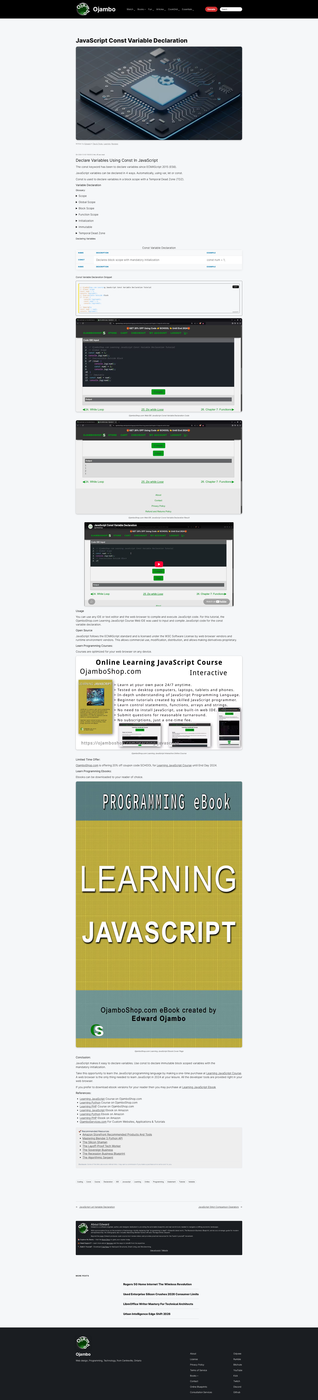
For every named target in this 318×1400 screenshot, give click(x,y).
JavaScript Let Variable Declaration (97, 1207)
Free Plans (105, 1247)
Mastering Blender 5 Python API (102, 1138)
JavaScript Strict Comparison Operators (218, 1207)
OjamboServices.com (93, 1121)
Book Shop (106, 1240)
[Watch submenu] (134, 10)
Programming (158, 1182)
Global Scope (87, 202)
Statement (171, 1182)
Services (110, 1243)
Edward (87, 144)
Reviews (114, 144)
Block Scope (86, 208)
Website (165, 1250)
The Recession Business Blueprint (103, 1153)
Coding (80, 1182)
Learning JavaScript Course (174, 765)
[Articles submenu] (165, 10)
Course (97, 1182)
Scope (83, 195)
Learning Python (90, 1102)
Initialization (86, 220)
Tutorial (182, 1182)
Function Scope (88, 214)
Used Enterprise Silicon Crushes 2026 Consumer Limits (161, 1294)
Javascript (126, 1182)
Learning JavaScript (92, 1098)
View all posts (155, 1250)
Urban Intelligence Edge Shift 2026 (147, 1314)
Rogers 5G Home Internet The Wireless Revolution (157, 1284)
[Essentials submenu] (193, 10)
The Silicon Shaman (94, 1142)
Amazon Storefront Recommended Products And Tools (117, 1134)
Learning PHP (88, 1106)
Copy (236, 287)
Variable (191, 1182)
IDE (117, 1182)
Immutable (85, 227)
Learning (107, 144)
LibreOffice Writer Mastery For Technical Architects (158, 1304)
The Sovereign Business (97, 1149)
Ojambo (104, 9)
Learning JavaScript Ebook (199, 1087)
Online (147, 1182)
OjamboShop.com (87, 765)
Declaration (108, 1182)
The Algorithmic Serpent (97, 1157)
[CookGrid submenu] (179, 10)
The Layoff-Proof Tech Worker (101, 1146)
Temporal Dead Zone (92, 233)
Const (88, 1182)
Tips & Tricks (98, 144)
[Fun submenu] (153, 10)
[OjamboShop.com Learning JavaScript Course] (159, 703)
